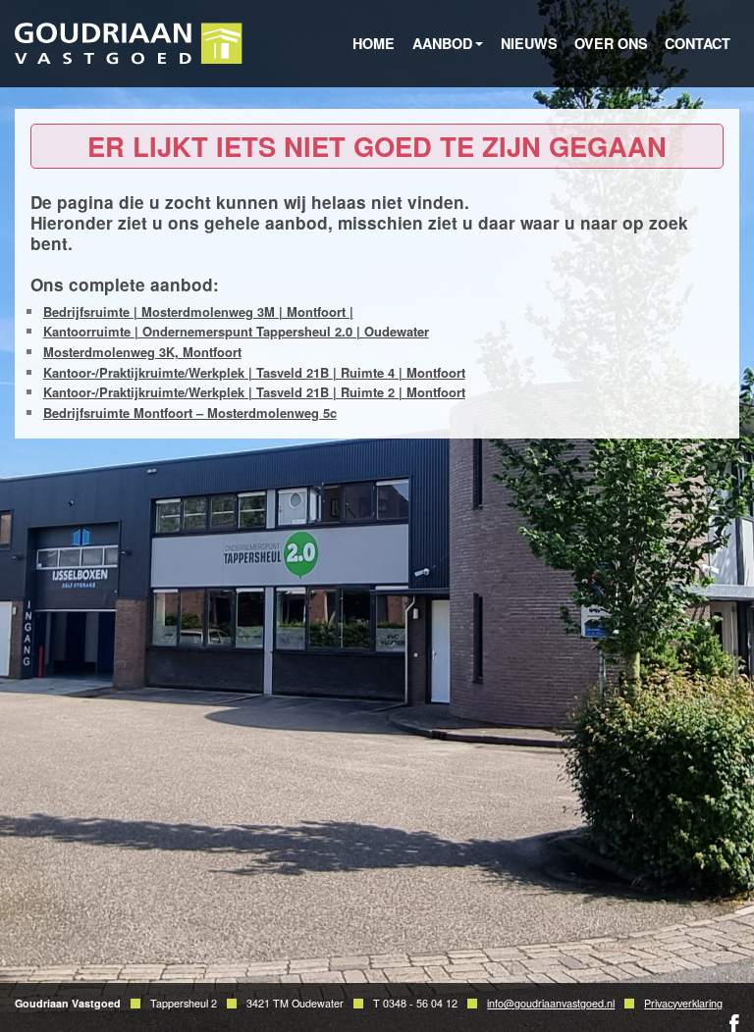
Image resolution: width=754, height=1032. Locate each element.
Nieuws (529, 43)
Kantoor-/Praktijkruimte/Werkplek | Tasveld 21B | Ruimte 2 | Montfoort (254, 392)
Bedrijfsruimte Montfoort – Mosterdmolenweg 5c (190, 412)
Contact (697, 43)
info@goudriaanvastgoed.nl (551, 1003)
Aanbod (442, 43)
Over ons (611, 43)
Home (373, 43)
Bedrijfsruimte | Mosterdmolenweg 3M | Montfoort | (198, 311)
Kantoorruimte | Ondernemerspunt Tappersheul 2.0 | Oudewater (236, 331)
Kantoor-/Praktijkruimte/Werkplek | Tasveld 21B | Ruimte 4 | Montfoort (254, 372)
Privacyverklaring (683, 1003)
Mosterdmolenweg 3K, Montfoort (142, 351)
